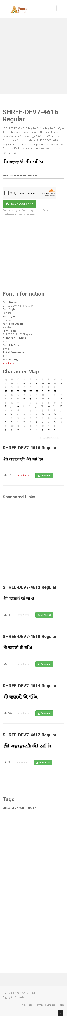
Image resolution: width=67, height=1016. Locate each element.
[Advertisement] (33, 55)
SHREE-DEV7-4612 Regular (29, 734)
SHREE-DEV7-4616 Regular (29, 447)
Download (46, 475)
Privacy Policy (27, 1004)
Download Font (21, 204)
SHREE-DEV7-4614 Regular (29, 685)
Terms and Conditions (46, 1004)
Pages (61, 1004)
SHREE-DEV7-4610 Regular (29, 636)
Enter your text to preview (20, 175)
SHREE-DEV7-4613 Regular (29, 587)
